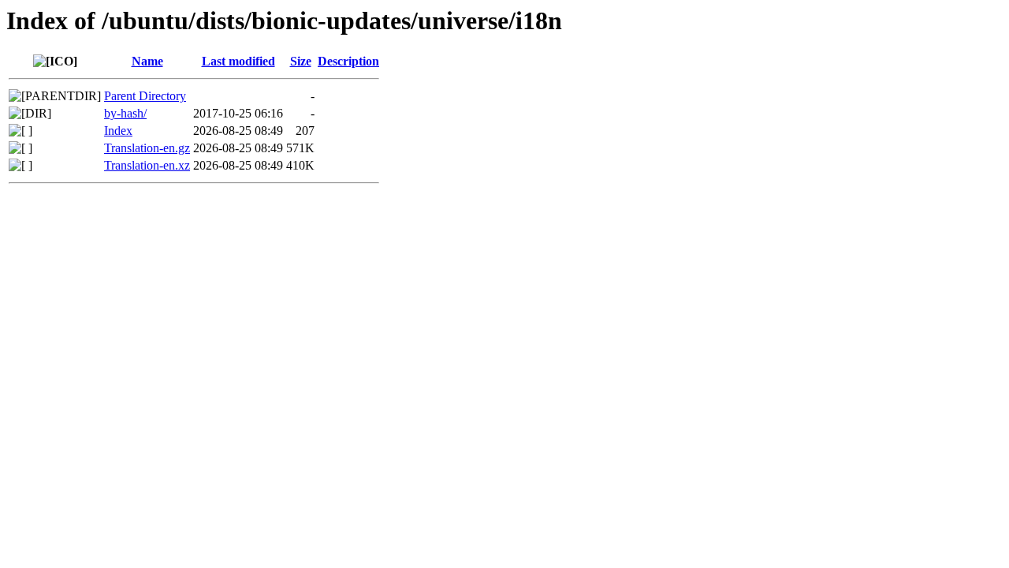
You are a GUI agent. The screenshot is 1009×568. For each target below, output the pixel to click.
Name (147, 61)
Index (118, 130)
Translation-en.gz (147, 148)
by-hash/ (125, 113)
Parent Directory (145, 96)
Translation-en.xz (147, 165)
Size (300, 61)
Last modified (238, 61)
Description (348, 61)
